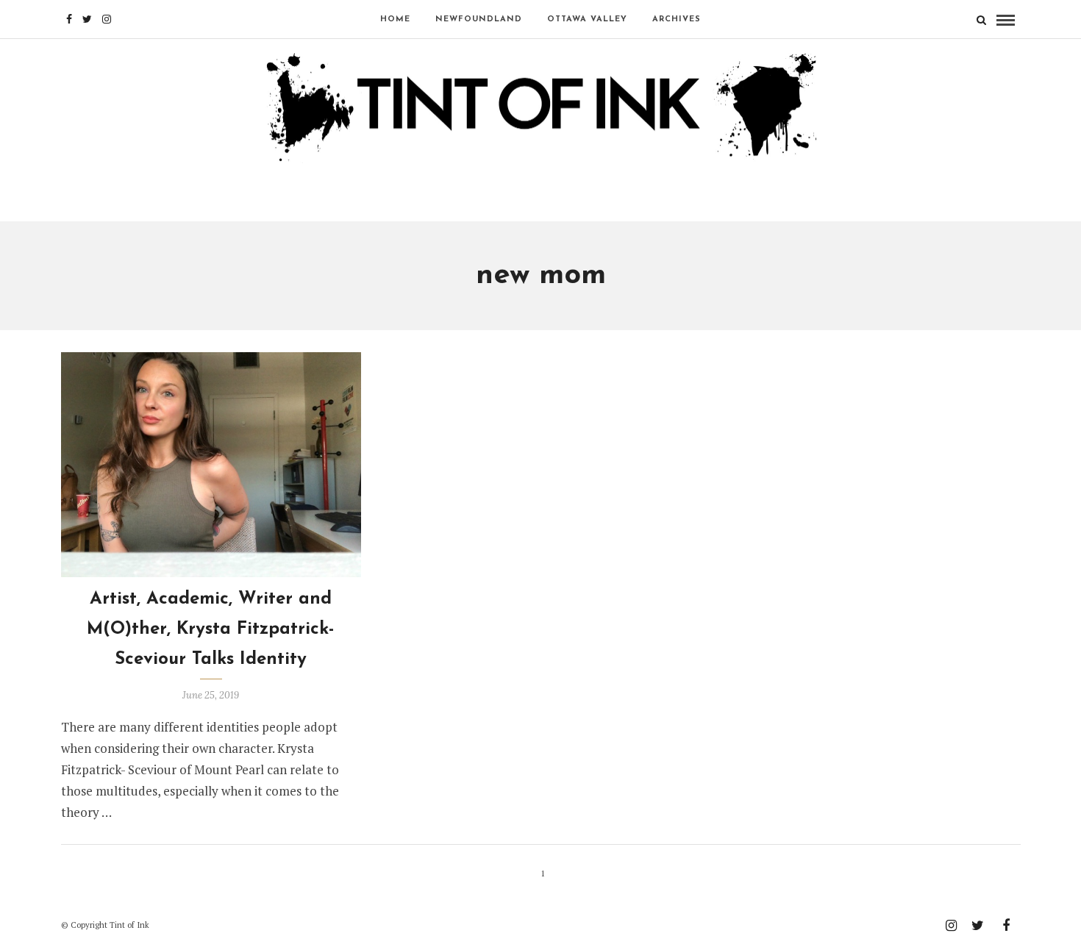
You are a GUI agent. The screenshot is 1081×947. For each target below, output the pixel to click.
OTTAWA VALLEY (587, 19)
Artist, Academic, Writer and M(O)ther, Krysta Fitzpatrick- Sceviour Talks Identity (211, 629)
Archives (676, 19)
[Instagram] (106, 19)
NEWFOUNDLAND (478, 19)
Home (395, 19)
